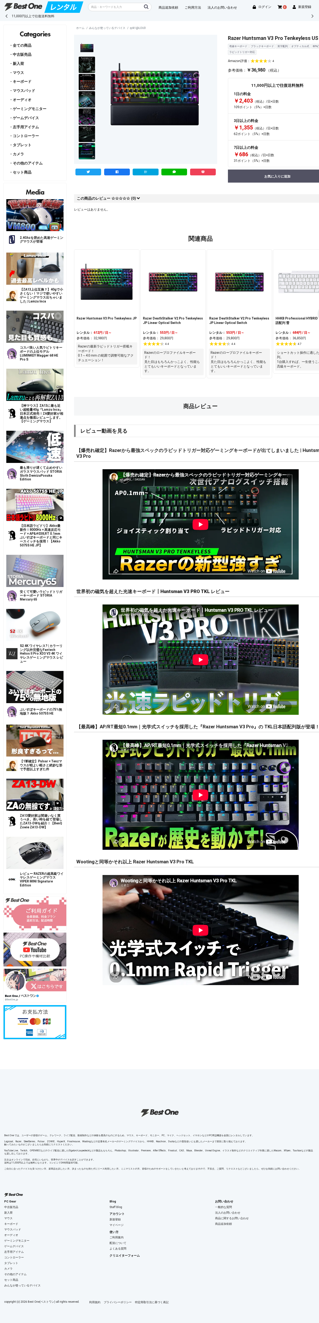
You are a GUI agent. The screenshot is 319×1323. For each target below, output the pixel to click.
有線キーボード (238, 46)
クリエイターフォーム (125, 1255)
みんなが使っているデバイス (107, 28)
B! (145, 172)
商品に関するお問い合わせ (232, 1218)
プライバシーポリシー (118, 1302)
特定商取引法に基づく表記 (152, 1302)
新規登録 (115, 1219)
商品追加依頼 (223, 1224)
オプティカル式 (300, 46)
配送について (118, 1243)
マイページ (117, 1225)
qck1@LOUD (138, 28)
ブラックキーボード (262, 46)
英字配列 (282, 46)
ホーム (80, 28)
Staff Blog (116, 1207)
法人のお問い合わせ (227, 1212)
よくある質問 (118, 1248)
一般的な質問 (223, 1207)
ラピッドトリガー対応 (242, 52)
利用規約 (94, 1302)
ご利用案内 (117, 1237)
